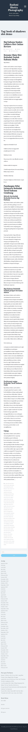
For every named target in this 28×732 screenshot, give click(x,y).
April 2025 (3, 595)
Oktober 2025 (4, 583)
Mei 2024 (3, 616)
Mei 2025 (3, 593)
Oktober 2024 (4, 606)
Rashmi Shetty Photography (15, 7)
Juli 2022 (3, 659)
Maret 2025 (3, 597)
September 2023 (4, 632)
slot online (3, 700)
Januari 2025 (4, 600)
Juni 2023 (3, 638)
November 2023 (4, 628)
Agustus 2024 (4, 610)
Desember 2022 (4, 650)
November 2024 (4, 604)
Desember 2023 (4, 626)
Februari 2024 (4, 622)
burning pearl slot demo (9, 494)
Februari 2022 (4, 667)
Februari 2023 (4, 646)
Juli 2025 (3, 589)
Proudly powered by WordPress (9, 726)
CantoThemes (14, 729)
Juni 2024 (3, 614)
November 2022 (4, 652)
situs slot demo (7, 527)
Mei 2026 (3, 569)
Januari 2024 (4, 624)
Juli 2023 (3, 636)
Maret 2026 (3, 573)
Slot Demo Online (14, 51)
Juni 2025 (3, 591)
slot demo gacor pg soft (9, 530)
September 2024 (5, 608)
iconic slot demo (10, 520)
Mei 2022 (3, 661)
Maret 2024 (3, 620)
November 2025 (4, 581)
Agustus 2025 (4, 587)
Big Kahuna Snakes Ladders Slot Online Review (13, 44)
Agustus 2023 (4, 634)
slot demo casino (9, 529)
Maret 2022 (3, 665)
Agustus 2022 (4, 657)
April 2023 (3, 642)
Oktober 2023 (4, 630)
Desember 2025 (4, 579)
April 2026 (3, 571)
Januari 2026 (4, 577)
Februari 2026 (4, 575)
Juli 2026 (3, 565)
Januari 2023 (4, 648)
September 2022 (5, 655)
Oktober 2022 (4, 654)
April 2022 (3, 663)
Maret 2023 (3, 644)
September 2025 (5, 585)
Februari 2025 (4, 599)
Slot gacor (3, 712)
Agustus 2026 (4, 563)
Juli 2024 (3, 612)
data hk (2, 704)
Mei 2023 (3, 640)
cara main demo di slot (8, 495)
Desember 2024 (4, 602)
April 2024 (3, 618)
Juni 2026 (3, 567)
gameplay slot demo (8, 509)
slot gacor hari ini (5, 708)
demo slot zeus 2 (9, 507)
